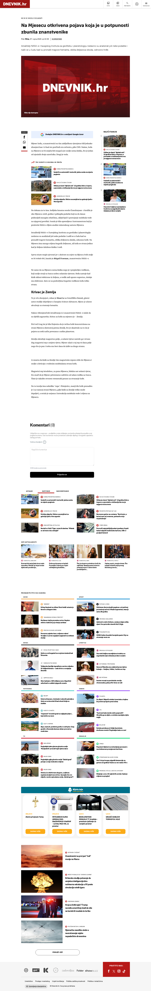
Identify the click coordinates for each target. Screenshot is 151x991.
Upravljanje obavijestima (37, 986)
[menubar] (137, 4)
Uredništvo (29, 981)
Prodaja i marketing (42, 981)
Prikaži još (58, 952)
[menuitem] (137, 4)
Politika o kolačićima (95, 981)
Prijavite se (62, 475)
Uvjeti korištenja (58, 981)
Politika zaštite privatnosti (75, 981)
